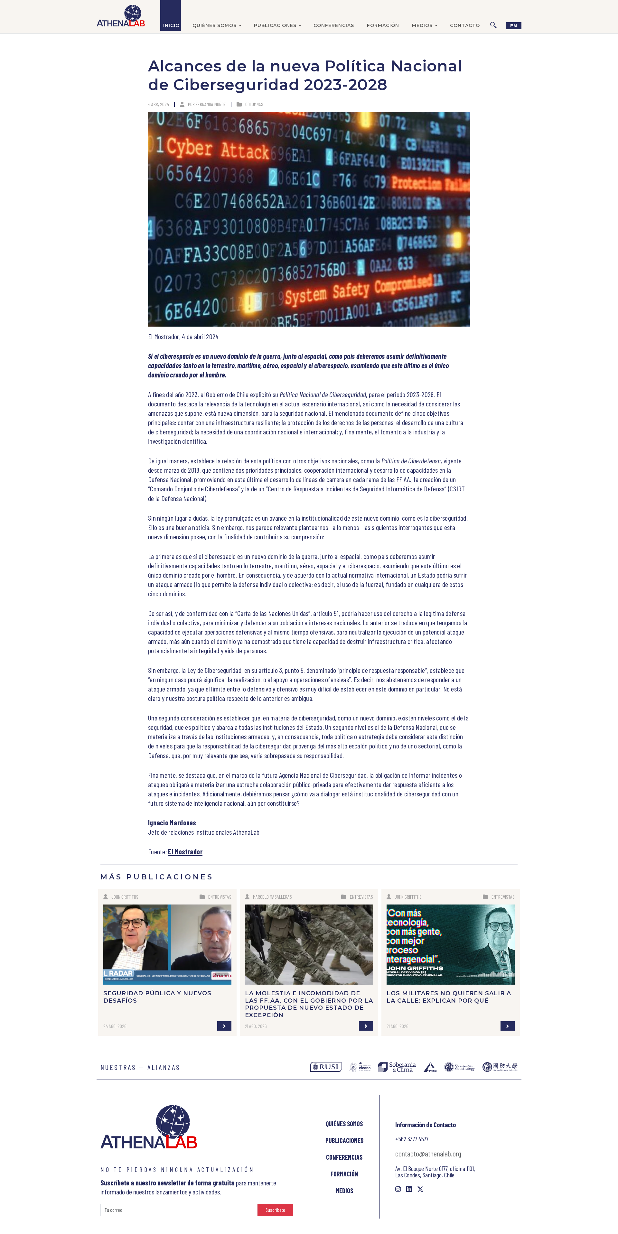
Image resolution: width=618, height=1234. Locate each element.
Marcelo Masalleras (272, 897)
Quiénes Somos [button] (214, 25)
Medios (344, 1190)
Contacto (465, 25)
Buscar (493, 15)
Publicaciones (344, 1140)
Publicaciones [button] (275, 25)
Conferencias (334, 25)
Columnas (254, 104)
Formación (383, 25)
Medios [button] (422, 25)
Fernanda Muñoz (211, 104)
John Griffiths (124, 897)
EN (513, 25)
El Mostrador (185, 851)
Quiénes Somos (344, 1123)
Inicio (171, 25)
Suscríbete (275, 1210)
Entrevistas (219, 897)
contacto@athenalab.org (428, 1153)
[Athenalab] (121, 15)
